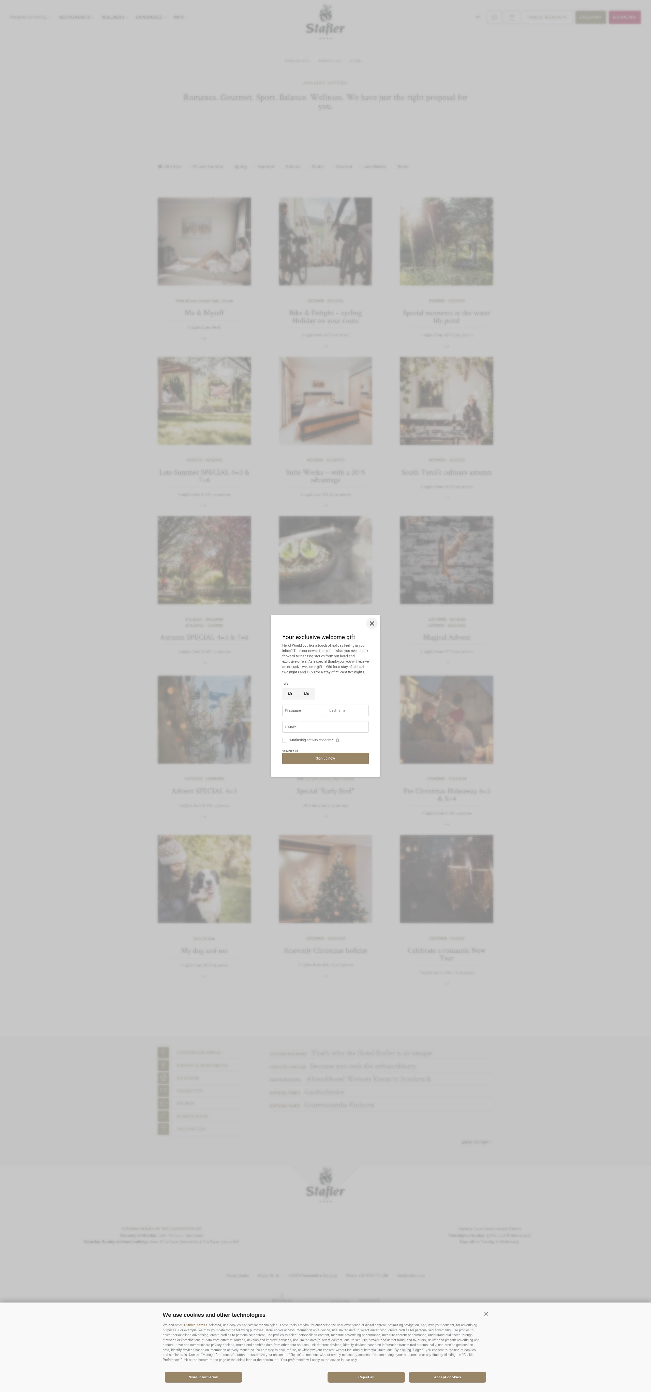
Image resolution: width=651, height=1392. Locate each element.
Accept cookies (447, 1377)
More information (203, 1377)
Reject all (366, 1377)
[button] (486, 1314)
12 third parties (195, 1325)
